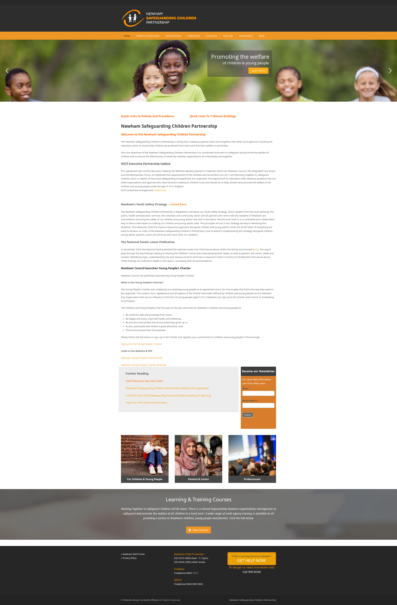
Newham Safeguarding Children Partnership (252, 599)
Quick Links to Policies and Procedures (147, 116)
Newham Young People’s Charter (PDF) (141, 357)
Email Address (250, 400)
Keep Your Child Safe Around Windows (146, 402)
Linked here (178, 204)
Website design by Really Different (141, 599)
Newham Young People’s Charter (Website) (144, 364)
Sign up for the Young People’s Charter (141, 343)
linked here (160, 190)
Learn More (258, 70)
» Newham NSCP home (133, 554)
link (256, 249)
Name (246, 388)
